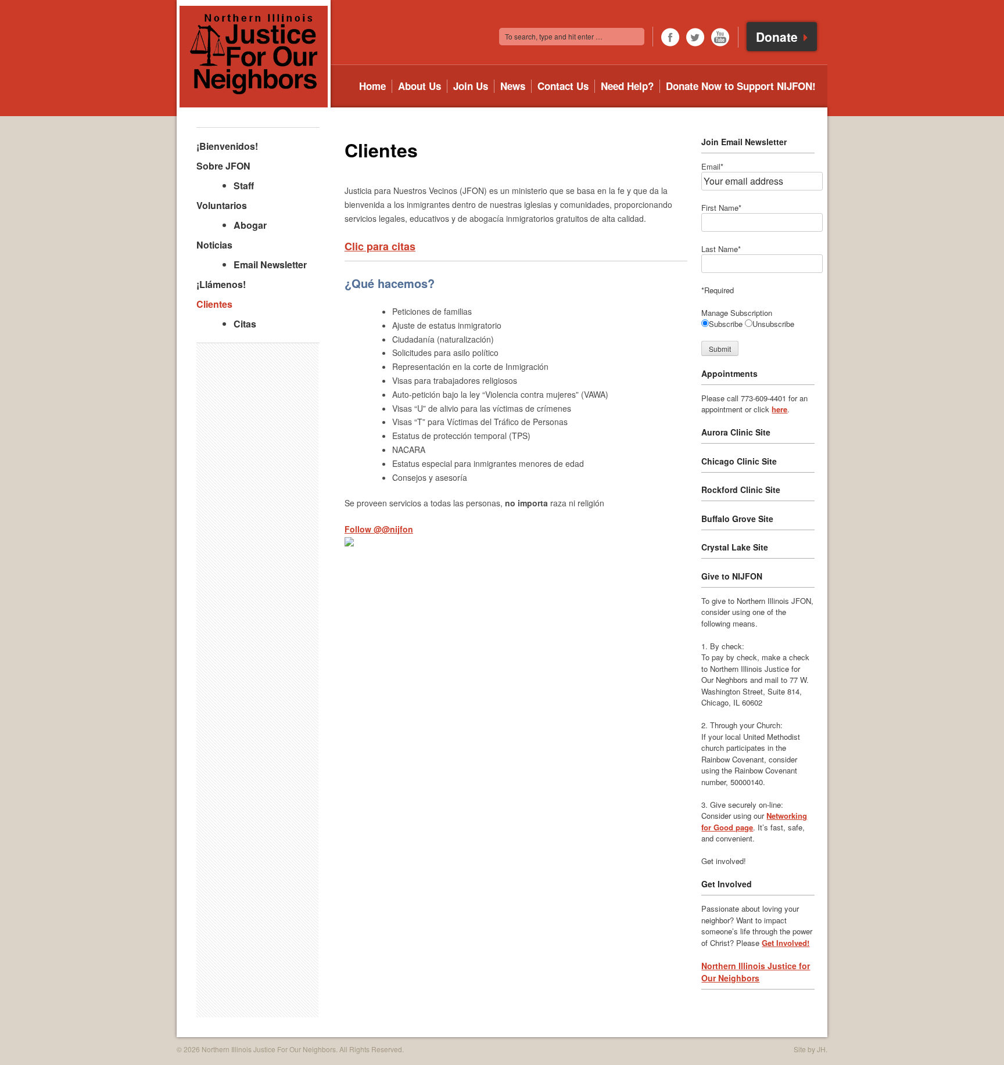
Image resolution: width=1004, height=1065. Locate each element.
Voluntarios (221, 205)
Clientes (214, 304)
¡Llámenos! (221, 284)
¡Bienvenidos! (227, 146)
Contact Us (563, 86)
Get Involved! (785, 942)
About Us (419, 86)
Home (372, 86)
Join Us (470, 86)
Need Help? (627, 86)
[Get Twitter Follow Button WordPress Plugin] (349, 543)
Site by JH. (810, 1049)
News (512, 86)
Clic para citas (380, 246)
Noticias (214, 244)
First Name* (721, 207)
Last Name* (721, 248)
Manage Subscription (736, 312)
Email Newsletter (270, 264)
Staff (244, 185)
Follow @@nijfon (379, 529)
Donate (778, 36)
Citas (245, 323)
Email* (712, 166)
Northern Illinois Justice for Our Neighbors (755, 972)
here (779, 409)
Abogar (250, 225)
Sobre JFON (223, 165)
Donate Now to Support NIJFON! (741, 86)
